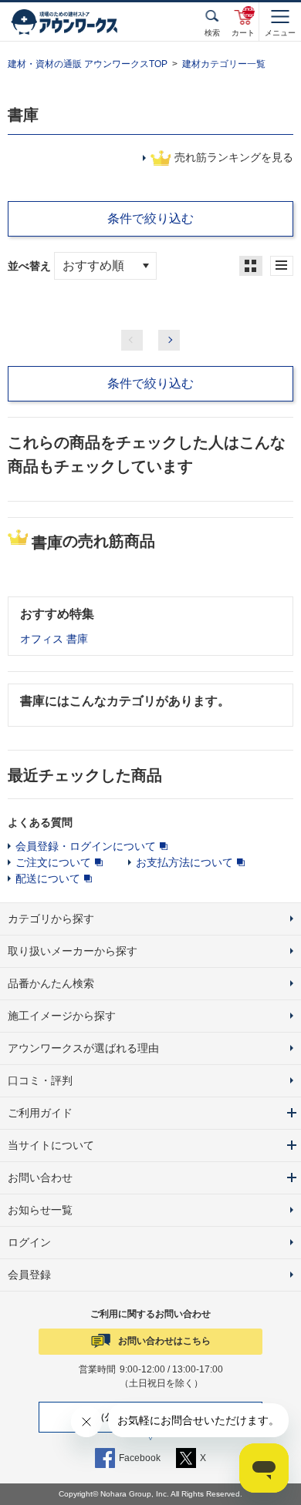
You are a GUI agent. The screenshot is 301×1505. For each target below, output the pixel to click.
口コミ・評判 (40, 1080)
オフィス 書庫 (54, 639)
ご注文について (53, 862)
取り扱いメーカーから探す (72, 951)
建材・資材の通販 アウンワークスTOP (87, 64)
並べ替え (31, 266)
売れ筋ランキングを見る (233, 157)
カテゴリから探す (51, 918)
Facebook (140, 1458)
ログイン (29, 1242)
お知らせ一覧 (40, 1210)
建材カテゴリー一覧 (223, 64)
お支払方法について (184, 862)
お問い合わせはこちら (164, 1340)
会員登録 (29, 1274)
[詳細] (281, 266)
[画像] (250, 266)
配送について (47, 878)
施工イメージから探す (62, 1015)
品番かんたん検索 (51, 983)
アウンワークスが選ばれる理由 (83, 1048)
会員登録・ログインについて (85, 846)
